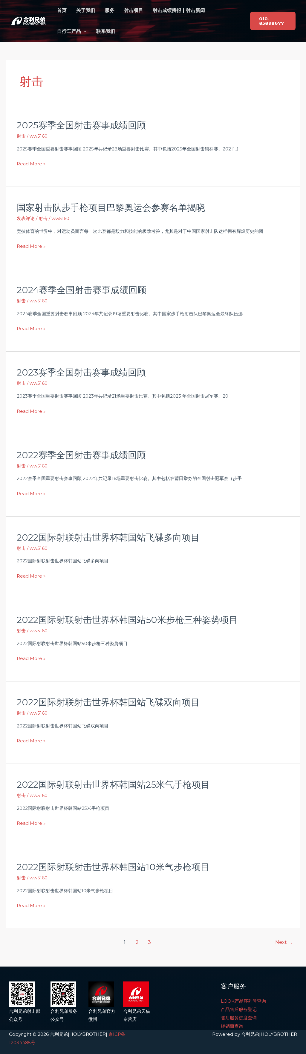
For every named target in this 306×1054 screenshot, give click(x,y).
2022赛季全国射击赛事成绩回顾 (81, 455)
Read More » (31, 164)
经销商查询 (232, 1026)
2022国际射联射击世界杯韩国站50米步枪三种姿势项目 (127, 619)
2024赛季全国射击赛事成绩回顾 (81, 290)
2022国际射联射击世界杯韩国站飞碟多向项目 (108, 537)
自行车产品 (69, 31)
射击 (21, 136)
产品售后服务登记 (239, 1009)
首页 (62, 10)
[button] (273, 21)
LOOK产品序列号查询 (243, 1001)
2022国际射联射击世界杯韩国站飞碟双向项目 (108, 702)
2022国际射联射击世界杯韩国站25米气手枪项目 (113, 784)
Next (284, 942)
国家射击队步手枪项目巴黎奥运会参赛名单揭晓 (111, 207)
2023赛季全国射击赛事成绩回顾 (81, 372)
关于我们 (85, 10)
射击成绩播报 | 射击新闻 (179, 10)
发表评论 (26, 218)
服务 (109, 10)
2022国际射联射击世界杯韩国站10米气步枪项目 (113, 867)
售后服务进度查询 (239, 1018)
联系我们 (105, 31)
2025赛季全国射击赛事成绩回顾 (81, 125)
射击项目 (133, 10)
